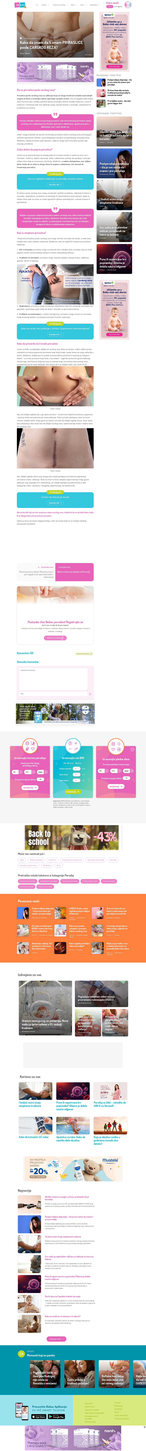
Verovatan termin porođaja (91, 1417)
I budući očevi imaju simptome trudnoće (111, 200)
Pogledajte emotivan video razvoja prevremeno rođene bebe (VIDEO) (96, 998)
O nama (117, 1403)
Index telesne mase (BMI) (94, 1413)
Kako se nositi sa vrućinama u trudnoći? (62, 1316)
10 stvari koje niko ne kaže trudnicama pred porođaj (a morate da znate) (119, 92)
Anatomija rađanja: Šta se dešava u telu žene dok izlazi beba (42, 946)
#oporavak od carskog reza (71, 860)
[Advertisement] (55, 542)
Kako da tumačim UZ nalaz (34, 1137)
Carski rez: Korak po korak (55, 497)
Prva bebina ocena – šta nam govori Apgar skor (119, 102)
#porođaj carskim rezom (28, 865)
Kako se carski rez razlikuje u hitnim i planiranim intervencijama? (55, 328)
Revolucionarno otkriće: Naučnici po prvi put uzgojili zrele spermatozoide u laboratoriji (36, 574)
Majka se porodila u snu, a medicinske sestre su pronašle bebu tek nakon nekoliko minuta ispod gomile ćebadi (118, 948)
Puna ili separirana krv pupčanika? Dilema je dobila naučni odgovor (113, 262)
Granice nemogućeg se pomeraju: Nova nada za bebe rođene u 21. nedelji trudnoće (45, 1024)
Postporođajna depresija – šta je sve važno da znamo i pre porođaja (120, 82)
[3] (55, 72)
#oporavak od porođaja (96, 860)
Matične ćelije (90, 1422)
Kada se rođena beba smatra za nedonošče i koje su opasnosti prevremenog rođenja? (86, 1021)
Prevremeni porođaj (26, 887)
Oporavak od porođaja (69, 881)
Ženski (71, 763)
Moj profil (88, 1403)
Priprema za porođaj (45, 887)
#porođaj (113, 860)
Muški (79, 763)
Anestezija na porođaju (27, 881)
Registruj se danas (54, 638)
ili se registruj (118, 6)
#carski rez (52, 860)
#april (22, 860)
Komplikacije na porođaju (48, 881)
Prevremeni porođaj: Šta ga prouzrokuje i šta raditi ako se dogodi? (114, 1023)
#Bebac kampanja (36, 860)
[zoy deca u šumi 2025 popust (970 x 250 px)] (73, 837)
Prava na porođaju (109, 881)
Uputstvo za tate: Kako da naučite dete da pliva (70, 1138)
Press (117, 1412)
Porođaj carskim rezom (33, 39)
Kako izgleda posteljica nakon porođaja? (79, 944)
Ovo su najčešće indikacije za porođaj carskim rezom (55, 178)
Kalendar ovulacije (92, 1410)
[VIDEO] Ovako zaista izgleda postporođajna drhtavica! (79, 911)
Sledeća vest (65, 567)
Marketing (118, 1406)
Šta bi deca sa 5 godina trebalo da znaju (62, 1296)
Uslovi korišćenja (121, 1415)
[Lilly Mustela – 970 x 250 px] (73, 1168)
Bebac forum (89, 1407)
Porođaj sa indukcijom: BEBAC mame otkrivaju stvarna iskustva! (42, 928)
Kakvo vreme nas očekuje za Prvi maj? (73, 571)
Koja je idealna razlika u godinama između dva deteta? (107, 1140)
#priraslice (47, 865)
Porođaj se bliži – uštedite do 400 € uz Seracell (110, 1104)
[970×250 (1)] (55, 714)
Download (118, 1409)
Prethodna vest (47, 567)
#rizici (59, 865)
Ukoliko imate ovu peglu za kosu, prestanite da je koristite (114, 135)
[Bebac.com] (20, 5)
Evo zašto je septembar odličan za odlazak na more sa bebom (114, 230)
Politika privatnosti (122, 1419)
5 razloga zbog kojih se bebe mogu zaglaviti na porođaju (117, 928)
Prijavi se (109, 6)
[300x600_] (114, 71)
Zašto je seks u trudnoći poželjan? (78, 1381)
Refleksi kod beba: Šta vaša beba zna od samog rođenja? (113, 1379)
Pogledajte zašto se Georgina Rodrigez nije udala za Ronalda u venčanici (45, 1378)
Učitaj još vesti (55, 1339)
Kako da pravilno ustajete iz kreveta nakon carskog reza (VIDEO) (78, 929)
